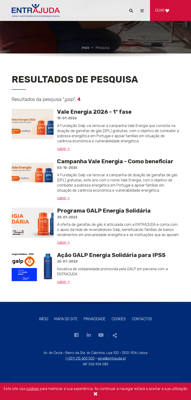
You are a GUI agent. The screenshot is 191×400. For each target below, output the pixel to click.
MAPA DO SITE (66, 319)
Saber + (63, 149)
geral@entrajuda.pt (112, 358)
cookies (32, 389)
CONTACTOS (142, 319)
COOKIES (119, 319)
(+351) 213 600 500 (80, 358)
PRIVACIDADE (95, 319)
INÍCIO (43, 319)
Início (85, 48)
